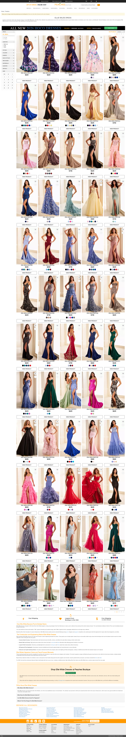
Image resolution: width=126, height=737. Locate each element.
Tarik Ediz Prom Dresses (106, 708)
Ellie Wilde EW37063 (48, 361)
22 (8, 85)
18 (12, 82)
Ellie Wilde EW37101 (70, 457)
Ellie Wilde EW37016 (48, 169)
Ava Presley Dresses (23, 710)
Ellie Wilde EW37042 (92, 265)
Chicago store (62, 680)
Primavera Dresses (78, 707)
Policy (2, 735)
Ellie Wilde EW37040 (48, 265)
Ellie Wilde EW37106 (92, 457)
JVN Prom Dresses (50, 708)
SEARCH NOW (95, 721)
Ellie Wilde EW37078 (114, 409)
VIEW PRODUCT (26, 80)
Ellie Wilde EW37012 (92, 121)
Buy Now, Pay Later (57, 1)
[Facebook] (32, 721)
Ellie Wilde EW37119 (26, 553)
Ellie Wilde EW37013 (114, 121)
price (4, 31)
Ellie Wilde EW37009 (26, 121)
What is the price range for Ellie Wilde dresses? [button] (29, 700)
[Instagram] (28, 721)
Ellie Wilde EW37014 (26, 169)
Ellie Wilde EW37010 (48, 121)
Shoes (52, 731)
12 (12, 79)
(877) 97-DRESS (42, 732)
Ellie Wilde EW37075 (92, 409)
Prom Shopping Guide (68, 727)
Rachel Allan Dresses (78, 711)
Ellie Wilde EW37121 (48, 553)
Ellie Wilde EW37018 (114, 169)
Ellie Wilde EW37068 (70, 361)
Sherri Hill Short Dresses (79, 716)
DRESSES (29, 8)
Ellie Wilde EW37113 (48, 505)
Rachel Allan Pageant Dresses (80, 712)
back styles (6, 58)
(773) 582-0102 (42, 731)
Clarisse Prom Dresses (24, 711)
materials (6, 63)
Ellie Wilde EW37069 (92, 361)
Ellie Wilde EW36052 (48, 601)
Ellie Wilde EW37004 (92, 73)
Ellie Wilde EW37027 (70, 217)
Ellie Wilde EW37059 (114, 313)
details (5, 68)
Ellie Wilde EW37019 (26, 217)
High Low (6, 44)
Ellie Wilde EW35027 (26, 601)
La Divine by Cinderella (51, 710)
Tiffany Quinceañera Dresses (107, 711)
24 (12, 85)
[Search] (98, 5)
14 (4, 82)
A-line (58, 644)
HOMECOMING (45, 8)
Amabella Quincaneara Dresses (25, 708)
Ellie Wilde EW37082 (26, 457)
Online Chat (42, 5)
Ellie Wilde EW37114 (70, 505)
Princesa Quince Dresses (79, 708)
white (100, 657)
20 (4, 85)
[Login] (96, 1)
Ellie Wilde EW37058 (92, 313)
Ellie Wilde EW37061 (26, 361)
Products (7, 11)
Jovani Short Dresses (50, 707)
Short (5, 47)
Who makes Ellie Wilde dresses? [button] (25, 687)
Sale (52, 730)
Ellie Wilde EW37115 (92, 505)
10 (8, 79)
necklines (6, 60)
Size (4, 71)
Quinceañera (53, 728)
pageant (76, 631)
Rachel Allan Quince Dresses (80, 713)
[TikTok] (35, 721)
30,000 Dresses (33, 1)
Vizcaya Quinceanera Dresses (107, 712)
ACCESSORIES (94, 8)
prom (67, 631)
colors (5, 52)
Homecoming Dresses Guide (69, 728)
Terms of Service (79, 731)
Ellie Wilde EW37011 (70, 121)
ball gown (53, 644)
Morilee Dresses (49, 714)
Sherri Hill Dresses (78, 715)
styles (5, 50)
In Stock (5, 38)
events (5, 55)
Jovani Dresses (22, 716)
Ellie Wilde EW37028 (92, 217)
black (96, 657)
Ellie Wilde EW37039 (26, 265)
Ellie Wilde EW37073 (70, 409)
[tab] (70, 688)
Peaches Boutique (112, 735)
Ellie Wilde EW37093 (48, 457)
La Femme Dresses (50, 711)
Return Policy (78, 729)
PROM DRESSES (36, 8)
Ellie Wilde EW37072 (48, 409)
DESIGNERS (69, 8)
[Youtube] (43, 721)
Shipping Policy (79, 730)
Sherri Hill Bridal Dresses (79, 714)
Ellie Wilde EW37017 (92, 169)
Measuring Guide (67, 729)
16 (8, 82)
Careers (77, 733)
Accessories (53, 732)
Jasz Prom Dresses (23, 715)
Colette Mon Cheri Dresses (24, 712)
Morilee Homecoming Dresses (52, 715)
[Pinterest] (39, 721)
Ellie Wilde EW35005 (114, 601)
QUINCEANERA (54, 8)
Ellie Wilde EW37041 (70, 265)
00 (8, 74)
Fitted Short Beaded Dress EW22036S (70, 601)
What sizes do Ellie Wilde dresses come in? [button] (28, 695)
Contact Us (78, 727)
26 (4, 87)
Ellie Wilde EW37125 (70, 553)
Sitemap (65, 732)
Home (2, 11)
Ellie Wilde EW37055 (48, 313)
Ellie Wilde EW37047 (26, 313)
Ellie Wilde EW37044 (114, 265)
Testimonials (78, 732)
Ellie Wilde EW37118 (114, 505)
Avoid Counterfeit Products (69, 730)
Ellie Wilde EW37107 (114, 457)
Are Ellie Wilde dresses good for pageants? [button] (28, 698)
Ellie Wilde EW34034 (92, 601)
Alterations (78, 728)
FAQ (64, 731)
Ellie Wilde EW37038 (114, 217)
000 (4, 74)
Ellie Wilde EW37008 (114, 73)
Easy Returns (45, 1)
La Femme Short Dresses (51, 712)
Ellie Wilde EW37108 (26, 505)
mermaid (53, 642)
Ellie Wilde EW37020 (48, 217)
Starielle (103, 707)
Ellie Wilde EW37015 (70, 169)
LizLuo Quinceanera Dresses (52, 713)
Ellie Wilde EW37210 (92, 553)
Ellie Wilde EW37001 (48, 73)
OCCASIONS (61, 8)
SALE (75, 8)
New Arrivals (82, 8)
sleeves (5, 65)
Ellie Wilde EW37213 (114, 553)
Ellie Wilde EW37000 (26, 73)
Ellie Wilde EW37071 (114, 361)
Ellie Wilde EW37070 (26, 409)
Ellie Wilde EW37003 (70, 73)
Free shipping (69, 1)
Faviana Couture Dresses (24, 714)
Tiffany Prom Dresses (105, 710)
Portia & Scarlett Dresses (51, 716)
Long (5, 45)
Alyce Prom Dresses (23, 707)
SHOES (88, 8)
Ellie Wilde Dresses (23, 713)
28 (8, 87)
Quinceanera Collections (79, 710)
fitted (58, 642)
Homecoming (53, 727)
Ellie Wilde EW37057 (70, 313)
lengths (5, 41)
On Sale (5, 37)
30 (12, 87)
